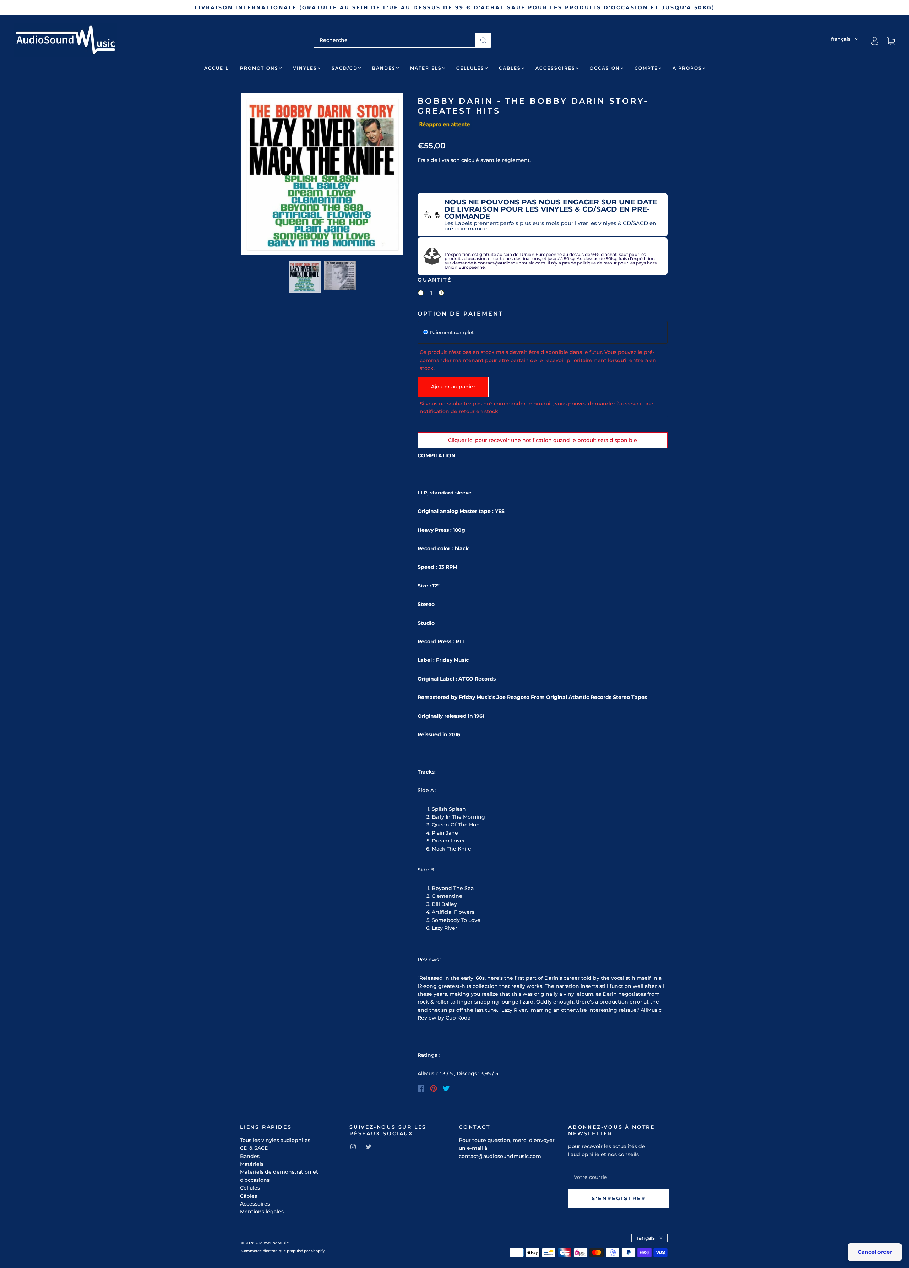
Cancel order (875, 1251)
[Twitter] (446, 1088)
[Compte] (874, 41)
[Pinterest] (433, 1088)
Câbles (510, 68)
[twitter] (368, 1146)
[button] (257, 175)
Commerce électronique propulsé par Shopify (283, 1250)
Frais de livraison (439, 160)
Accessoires (555, 68)
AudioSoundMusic (272, 1243)
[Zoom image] (322, 175)
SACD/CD (345, 68)
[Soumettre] (483, 40)
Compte (646, 68)
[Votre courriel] (618, 1177)
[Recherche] (394, 40)
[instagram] (353, 1146)
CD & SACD (254, 1148)
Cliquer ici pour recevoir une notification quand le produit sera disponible (542, 440)
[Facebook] (421, 1088)
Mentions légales (262, 1211)
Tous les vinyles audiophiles (275, 1140)
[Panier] (891, 41)
